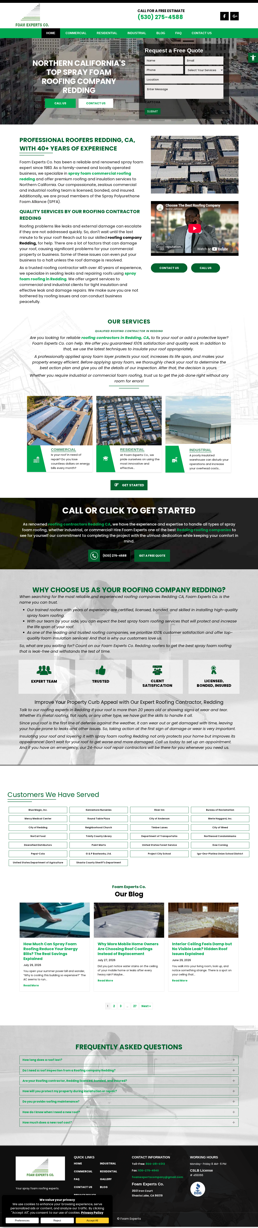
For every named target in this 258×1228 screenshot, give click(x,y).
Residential (132, 450)
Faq (178, 33)
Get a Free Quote (152, 556)
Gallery (106, 1179)
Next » (146, 1006)
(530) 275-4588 (160, 17)
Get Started (133, 485)
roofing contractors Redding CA (79, 524)
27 (135, 1006)
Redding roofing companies (204, 530)
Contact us (202, 33)
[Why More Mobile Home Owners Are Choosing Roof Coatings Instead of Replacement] (129, 920)
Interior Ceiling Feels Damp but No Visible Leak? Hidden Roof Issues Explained (202, 948)
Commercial (76, 33)
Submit (152, 111)
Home (50, 33)
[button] (253, 58)
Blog (160, 33)
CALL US (206, 268)
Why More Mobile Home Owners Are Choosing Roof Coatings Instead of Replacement (128, 948)
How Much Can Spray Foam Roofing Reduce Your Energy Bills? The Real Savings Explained (50, 951)
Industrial (136, 33)
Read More (31, 985)
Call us (60, 103)
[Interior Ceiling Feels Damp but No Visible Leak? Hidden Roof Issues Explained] (203, 920)
